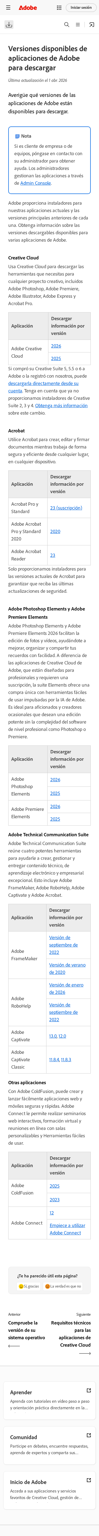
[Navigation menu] (8, 7)
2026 (56, 346)
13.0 (53, 1036)
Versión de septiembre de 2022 (63, 945)
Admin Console (35, 183)
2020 (55, 531)
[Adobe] (27, 7)
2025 (56, 358)
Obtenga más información (61, 406)
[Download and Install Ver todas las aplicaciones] (92, 24)
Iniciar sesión (81, 7)
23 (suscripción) (66, 508)
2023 (55, 1200)
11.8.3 (66, 1060)
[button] (59, 7)
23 (52, 555)
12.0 (62, 1036)
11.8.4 (54, 1060)
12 (52, 1213)
